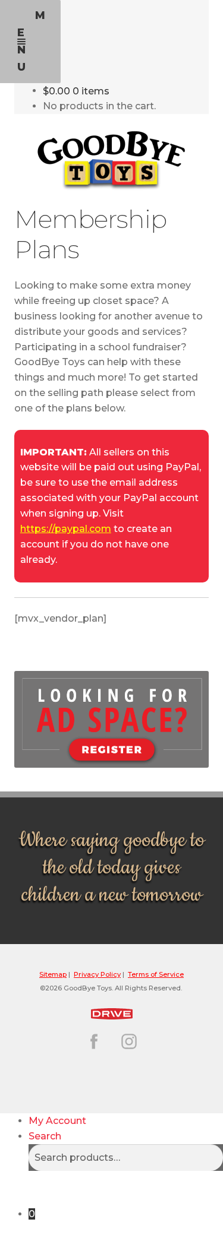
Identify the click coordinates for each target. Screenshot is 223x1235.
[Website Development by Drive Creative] (111, 1012)
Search (45, 1136)
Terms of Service (156, 974)
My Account (57, 1120)
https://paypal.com (65, 528)
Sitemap (53, 974)
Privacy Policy (97, 974)
